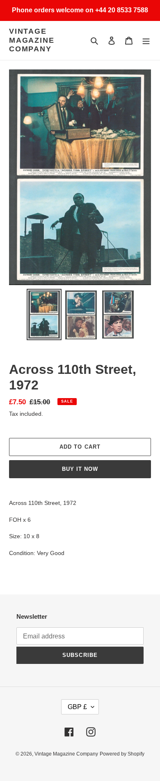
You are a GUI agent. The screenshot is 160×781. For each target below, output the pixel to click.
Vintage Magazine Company (31, 40)
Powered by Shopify (122, 754)
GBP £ (77, 706)
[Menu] (146, 40)
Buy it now (80, 469)
